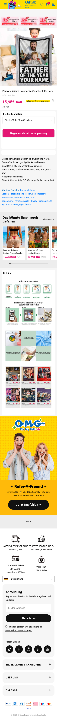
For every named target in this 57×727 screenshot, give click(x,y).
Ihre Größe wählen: (12, 114)
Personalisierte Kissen (20, 193)
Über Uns (12, 677)
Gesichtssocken (21, 197)
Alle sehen (47, 219)
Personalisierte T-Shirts (26, 201)
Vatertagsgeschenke (21, 204)
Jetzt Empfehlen (27, 504)
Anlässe (11, 690)
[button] (4, 238)
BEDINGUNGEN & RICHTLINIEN (23, 664)
